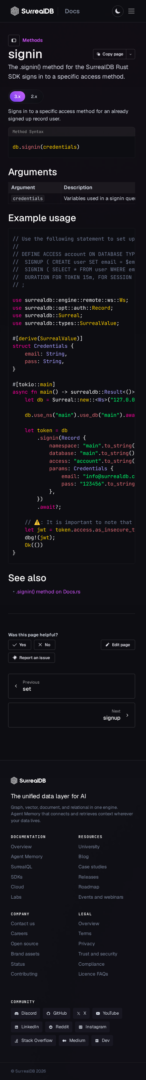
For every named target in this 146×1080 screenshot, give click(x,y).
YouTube (111, 1013)
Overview (21, 847)
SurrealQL (21, 867)
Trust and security (97, 954)
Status (18, 964)
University (89, 847)
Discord (29, 1013)
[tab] (17, 96)
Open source (24, 943)
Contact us (23, 923)
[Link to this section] (63, 172)
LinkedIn (30, 1027)
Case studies (92, 867)
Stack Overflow (37, 1040)
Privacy (86, 943)
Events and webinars (100, 897)
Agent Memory (27, 856)
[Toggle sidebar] (14, 40)
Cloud (17, 887)
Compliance (91, 964)
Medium (77, 1040)
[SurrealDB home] (32, 11)
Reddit (62, 1027)
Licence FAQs (93, 974)
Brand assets (25, 954)
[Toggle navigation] (131, 11)
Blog (83, 856)
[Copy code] (125, 146)
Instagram (96, 1027)
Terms (84, 933)
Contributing (24, 974)
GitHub (60, 1013)
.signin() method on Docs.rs (48, 591)
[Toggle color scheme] (118, 11)
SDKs (16, 877)
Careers (19, 933)
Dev (106, 1040)
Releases (88, 877)
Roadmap (88, 887)
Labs (16, 897)
